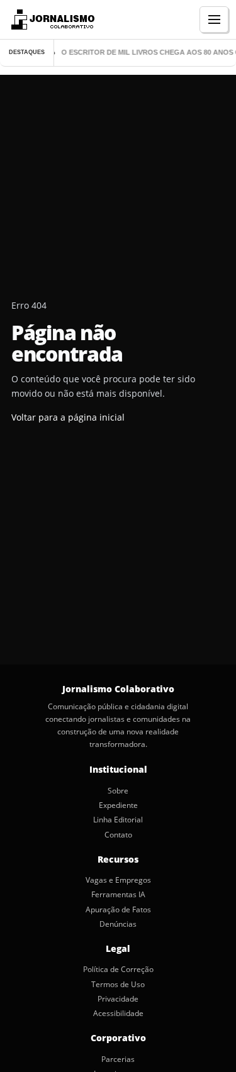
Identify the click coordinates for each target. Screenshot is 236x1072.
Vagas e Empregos (118, 880)
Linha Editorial (118, 820)
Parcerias (118, 1059)
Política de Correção (118, 969)
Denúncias (118, 924)
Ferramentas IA (118, 895)
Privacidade (118, 999)
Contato (118, 835)
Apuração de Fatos (118, 910)
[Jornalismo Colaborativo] (51, 19)
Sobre (118, 791)
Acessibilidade (118, 1013)
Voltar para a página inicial (68, 417)
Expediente (118, 805)
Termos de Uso (118, 985)
